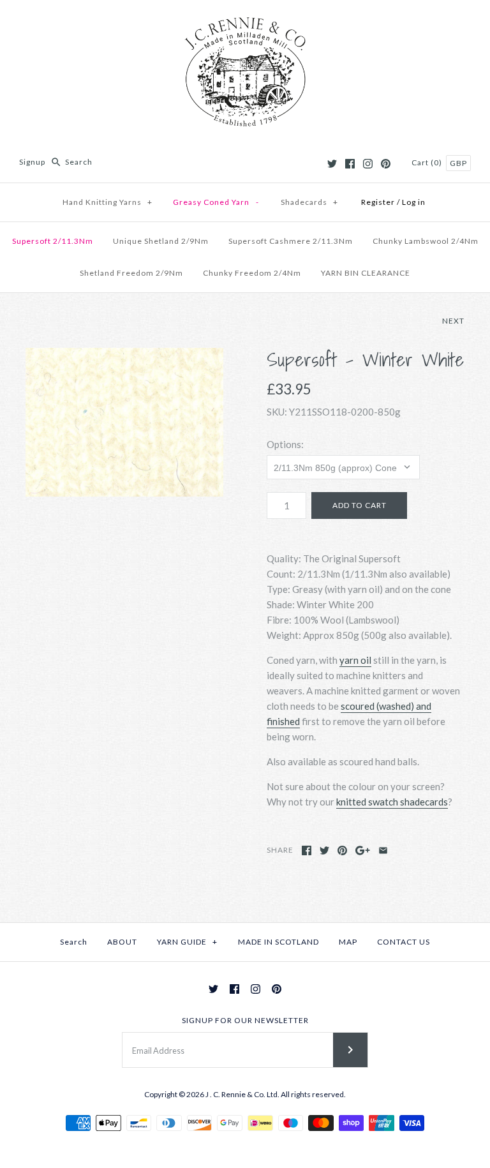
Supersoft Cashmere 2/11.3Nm (290, 241)
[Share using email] (383, 850)
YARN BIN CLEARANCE (365, 273)
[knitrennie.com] (245, 20)
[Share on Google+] (362, 850)
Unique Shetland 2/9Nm (161, 241)
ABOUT (122, 942)
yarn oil (355, 660)
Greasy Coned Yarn (216, 202)
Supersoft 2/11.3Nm (52, 241)
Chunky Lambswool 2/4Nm (426, 241)
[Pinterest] (385, 163)
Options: (285, 444)
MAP (348, 942)
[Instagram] (368, 163)
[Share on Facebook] (306, 850)
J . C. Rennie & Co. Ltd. (243, 1094)
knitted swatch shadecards (392, 801)
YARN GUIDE (187, 942)
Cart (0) (428, 162)
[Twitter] (332, 163)
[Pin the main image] (342, 850)
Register (378, 202)
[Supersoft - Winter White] (124, 422)
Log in (414, 202)
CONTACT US (403, 942)
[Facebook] (350, 163)
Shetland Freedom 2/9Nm (131, 273)
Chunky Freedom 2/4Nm (252, 273)
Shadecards (309, 202)
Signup (32, 162)
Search (73, 942)
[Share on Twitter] (324, 850)
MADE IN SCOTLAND (278, 942)
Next (453, 321)
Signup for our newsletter (245, 1020)
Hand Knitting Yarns (107, 202)
